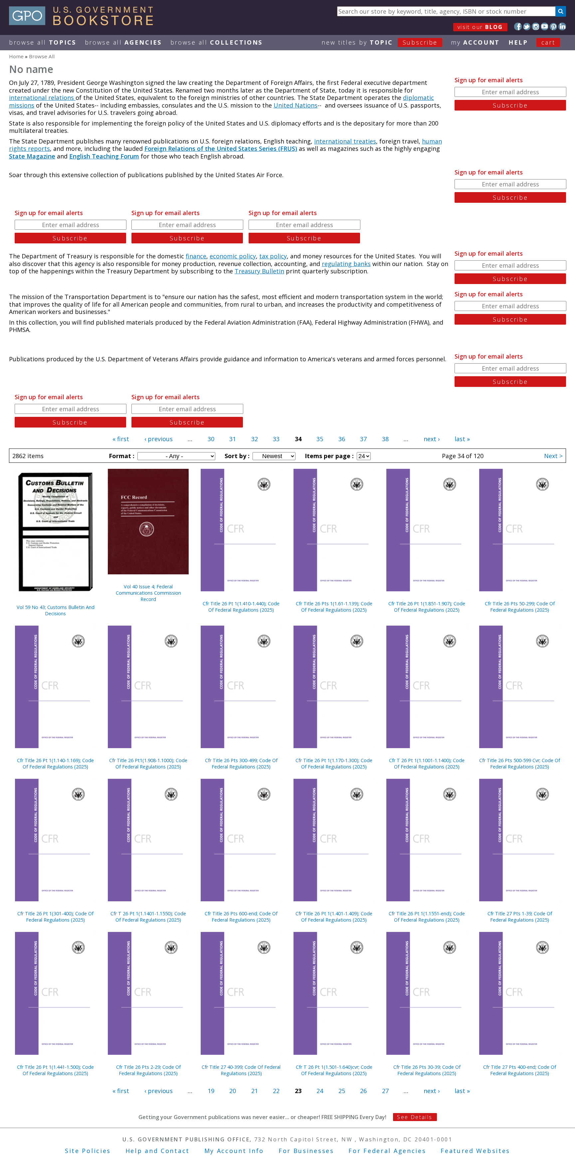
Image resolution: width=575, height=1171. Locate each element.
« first (120, 439)
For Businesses (306, 1151)
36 (341, 439)
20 (232, 1091)
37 (363, 439)
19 (211, 1091)
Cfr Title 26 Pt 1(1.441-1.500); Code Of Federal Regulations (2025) (55, 1070)
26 (363, 1091)
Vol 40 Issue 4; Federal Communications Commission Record (148, 592)
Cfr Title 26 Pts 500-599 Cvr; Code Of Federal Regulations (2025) (519, 763)
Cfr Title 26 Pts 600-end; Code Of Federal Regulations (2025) (241, 916)
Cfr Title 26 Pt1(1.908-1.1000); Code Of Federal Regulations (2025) (148, 763)
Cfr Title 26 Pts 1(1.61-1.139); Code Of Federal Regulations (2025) (334, 606)
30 (211, 439)
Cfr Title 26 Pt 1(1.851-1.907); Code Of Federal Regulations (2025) (426, 606)
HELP (518, 42)
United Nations (295, 105)
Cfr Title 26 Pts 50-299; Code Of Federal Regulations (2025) (520, 606)
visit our (480, 27)
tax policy (273, 256)
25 (341, 1091)
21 (254, 1091)
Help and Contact (157, 1151)
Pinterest (553, 26)
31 (232, 439)
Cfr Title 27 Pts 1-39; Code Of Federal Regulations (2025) (519, 916)
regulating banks (346, 264)
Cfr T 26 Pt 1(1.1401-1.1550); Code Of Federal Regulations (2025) (148, 916)
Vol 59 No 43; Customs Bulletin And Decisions (56, 610)
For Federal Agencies (387, 1151)
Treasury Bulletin (259, 271)
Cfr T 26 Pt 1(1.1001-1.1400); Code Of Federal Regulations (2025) (427, 763)
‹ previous (158, 439)
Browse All (42, 42)
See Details (414, 1117)
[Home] (84, 23)
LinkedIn (562, 26)
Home (16, 56)
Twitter (527, 26)
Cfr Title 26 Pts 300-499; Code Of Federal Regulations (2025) (241, 763)
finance (196, 256)
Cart (548, 42)
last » (462, 439)
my (475, 42)
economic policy (233, 256)
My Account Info (234, 1151)
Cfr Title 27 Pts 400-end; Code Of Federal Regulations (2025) (519, 1070)
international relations (42, 98)
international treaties (345, 141)
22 (276, 1091)
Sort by (236, 456)
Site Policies (88, 1151)
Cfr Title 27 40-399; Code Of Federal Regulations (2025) (241, 1070)
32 (254, 439)
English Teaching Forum (104, 156)
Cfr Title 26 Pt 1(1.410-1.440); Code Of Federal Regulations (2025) (241, 606)
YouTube (544, 26)
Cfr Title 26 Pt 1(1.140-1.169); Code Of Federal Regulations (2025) (55, 763)
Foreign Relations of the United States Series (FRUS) (220, 148)
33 (276, 439)
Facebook (518, 26)
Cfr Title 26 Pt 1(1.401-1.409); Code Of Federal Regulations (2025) (333, 916)
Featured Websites (475, 1151)
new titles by (379, 42)
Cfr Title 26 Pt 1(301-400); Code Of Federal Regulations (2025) (55, 916)
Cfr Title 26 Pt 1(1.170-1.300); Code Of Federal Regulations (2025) (333, 763)
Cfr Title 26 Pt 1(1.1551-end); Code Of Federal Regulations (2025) (427, 916)
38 (385, 439)
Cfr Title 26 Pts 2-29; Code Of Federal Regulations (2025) (148, 1070)
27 (385, 1091)
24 (319, 1091)
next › (432, 439)
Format (121, 456)
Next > (553, 456)
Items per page (328, 456)
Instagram (535, 26)
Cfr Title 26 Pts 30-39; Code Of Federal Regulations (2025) (427, 1070)
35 (319, 439)
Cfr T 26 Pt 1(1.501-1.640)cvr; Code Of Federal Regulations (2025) (334, 1070)
